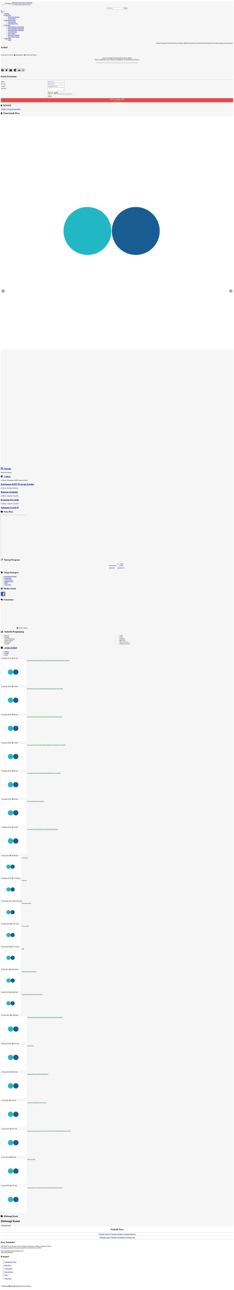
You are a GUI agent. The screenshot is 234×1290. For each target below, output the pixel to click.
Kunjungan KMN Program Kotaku (17, 484)
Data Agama (11, 33)
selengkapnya (32, 604)
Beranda (6, 13)
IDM (9, 40)
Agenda (7, 468)
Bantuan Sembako (9, 492)
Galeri (7, 476)
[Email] (11, 70)
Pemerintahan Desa (10, 20)
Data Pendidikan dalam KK (16, 28)
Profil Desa (7, 15)
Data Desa (7, 25)
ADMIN (3, 109)
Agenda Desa (8, 579)
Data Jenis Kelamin (13, 35)
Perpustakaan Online (10, 576)
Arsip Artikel (10, 648)
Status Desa (7, 38)
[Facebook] (2, 70)
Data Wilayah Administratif (16, 27)
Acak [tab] (5, 655)
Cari (126, 8)
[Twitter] (6, 70)
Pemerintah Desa (13, 23)
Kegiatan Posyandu (10, 500)
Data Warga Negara (13, 37)
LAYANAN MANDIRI (13, 109)
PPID (6, 583)
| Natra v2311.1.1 (26, 1286)
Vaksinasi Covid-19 (10, 507)
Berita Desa (7, 578)
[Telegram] (15, 70)
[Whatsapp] (23, 70)
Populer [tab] (6, 653)
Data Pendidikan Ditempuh (16, 30)
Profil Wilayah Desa (14, 17)
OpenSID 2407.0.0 (15, 1286)
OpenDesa (5, 1286)
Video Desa (7, 584)
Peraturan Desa (8, 581)
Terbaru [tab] (6, 651)
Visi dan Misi (12, 22)
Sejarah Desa (12, 18)
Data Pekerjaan (12, 32)
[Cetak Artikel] (19, 70)
